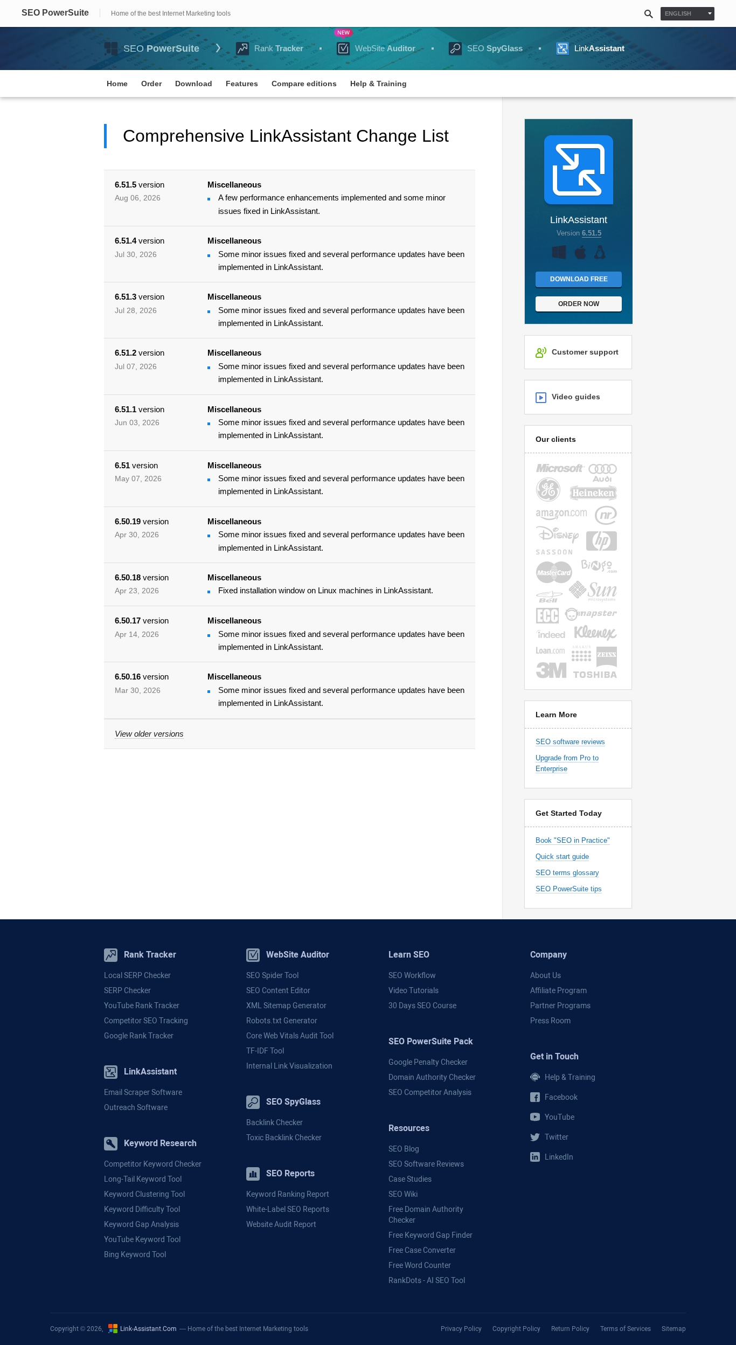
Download (193, 83)
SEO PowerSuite (55, 13)
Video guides (576, 396)
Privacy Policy (461, 1328)
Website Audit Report (281, 1224)
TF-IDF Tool (265, 1050)
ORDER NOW (578, 304)
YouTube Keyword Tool (142, 1239)
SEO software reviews (570, 742)
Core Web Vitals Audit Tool (290, 1035)
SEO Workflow (412, 975)
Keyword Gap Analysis (141, 1224)
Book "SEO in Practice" (573, 840)
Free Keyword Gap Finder (430, 1235)
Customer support (585, 352)
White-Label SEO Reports (287, 1209)
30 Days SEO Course (422, 1005)
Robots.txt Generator (281, 1020)
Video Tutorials (413, 990)
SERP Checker (127, 990)
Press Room (550, 1020)
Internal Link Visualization (289, 1066)
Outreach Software (136, 1107)
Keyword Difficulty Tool (142, 1209)
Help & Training (378, 83)
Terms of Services (625, 1328)
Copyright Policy (516, 1328)
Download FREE (579, 279)
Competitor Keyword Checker (153, 1164)
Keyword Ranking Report (287, 1194)
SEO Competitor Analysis (429, 1092)
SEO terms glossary (567, 873)
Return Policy (570, 1328)
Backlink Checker (274, 1122)
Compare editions (304, 83)
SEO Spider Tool (272, 975)
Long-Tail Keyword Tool (143, 1179)
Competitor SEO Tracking (146, 1020)
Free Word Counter (419, 1265)
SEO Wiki (403, 1194)
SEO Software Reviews (426, 1164)
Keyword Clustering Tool (144, 1194)
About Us (545, 975)
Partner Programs (560, 1005)
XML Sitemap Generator (286, 1005)
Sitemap (674, 1328)
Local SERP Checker (137, 975)
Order (151, 83)
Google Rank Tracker (138, 1035)
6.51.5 (591, 233)
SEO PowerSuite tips (569, 889)
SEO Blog (403, 1149)
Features (242, 83)
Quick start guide (562, 856)
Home (117, 83)
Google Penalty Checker (428, 1062)
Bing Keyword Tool (135, 1254)
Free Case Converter (422, 1250)
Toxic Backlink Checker (284, 1137)
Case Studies (410, 1179)
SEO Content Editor (278, 990)
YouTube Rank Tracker (141, 1005)
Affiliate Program (558, 990)
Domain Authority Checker (432, 1077)
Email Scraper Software (143, 1092)
